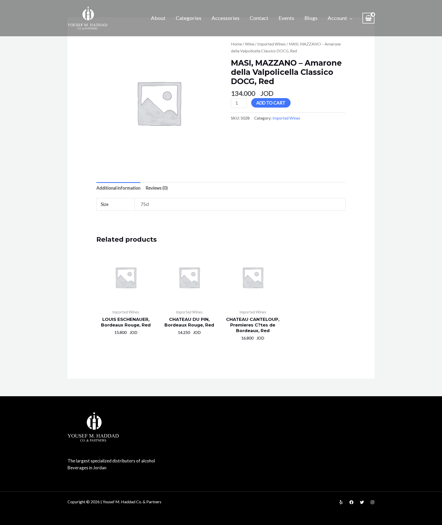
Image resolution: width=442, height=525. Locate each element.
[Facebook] (351, 502)
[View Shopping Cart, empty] (368, 18)
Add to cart (270, 103)
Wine (249, 44)
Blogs (310, 18)
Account (337, 18)
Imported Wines (271, 44)
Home (236, 44)
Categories (188, 18)
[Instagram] (372, 502)
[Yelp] (341, 502)
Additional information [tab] (118, 188)
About (158, 18)
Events (286, 18)
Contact (259, 18)
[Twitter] (362, 502)
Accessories (225, 18)
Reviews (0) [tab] (157, 188)
